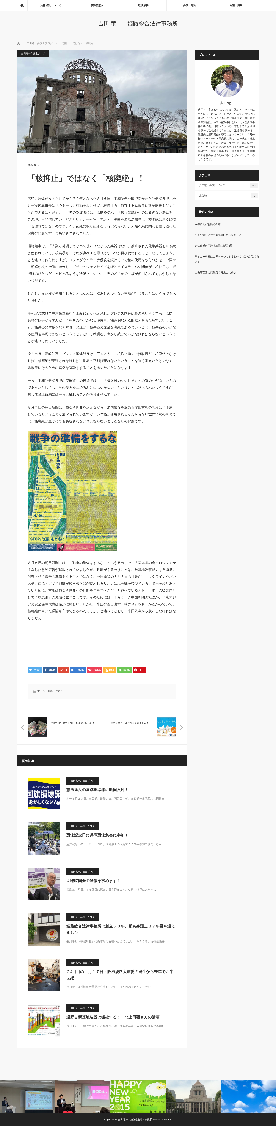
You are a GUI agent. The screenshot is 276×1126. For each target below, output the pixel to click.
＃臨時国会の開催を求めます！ (93, 881)
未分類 (227, 195)
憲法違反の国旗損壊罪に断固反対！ (99, 790)
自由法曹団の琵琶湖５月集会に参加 (215, 272)
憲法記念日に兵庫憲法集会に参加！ (97, 835)
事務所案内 (97, 5)
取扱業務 (143, 5)
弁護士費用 (236, 5)
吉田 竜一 (227, 103)
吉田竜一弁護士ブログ (33, 53)
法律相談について (50, 5)
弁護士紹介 (189, 5)
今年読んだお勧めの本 (208, 224)
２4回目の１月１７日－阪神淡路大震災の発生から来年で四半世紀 (119, 974)
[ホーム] (22, 5)
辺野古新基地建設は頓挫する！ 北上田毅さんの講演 (113, 1017)
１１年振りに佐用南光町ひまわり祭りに (218, 234)
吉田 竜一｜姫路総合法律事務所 (138, 23)
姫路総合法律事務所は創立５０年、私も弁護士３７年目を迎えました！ (120, 929)
